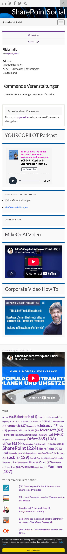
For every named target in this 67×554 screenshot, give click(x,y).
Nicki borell (20, 440)
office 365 (13, 443)
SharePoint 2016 (16, 453)
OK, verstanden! (33, 550)
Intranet (49, 425)
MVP (58, 434)
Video (45, 462)
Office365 (41, 438)
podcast (57, 443)
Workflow (40, 467)
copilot (6, 421)
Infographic (33, 426)
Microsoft (51, 430)
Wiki (27, 467)
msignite (45, 434)
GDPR (47, 421)
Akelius (35, 35)
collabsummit (54, 417)
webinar (14, 467)
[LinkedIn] (4, 2)
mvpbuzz (8, 439)
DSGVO (17, 421)
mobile (32, 434)
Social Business (49, 458)
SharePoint (20, 448)
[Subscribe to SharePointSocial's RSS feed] (25, 2)
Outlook (43, 444)
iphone (12, 430)
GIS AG (31, 41)
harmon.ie (17, 425)
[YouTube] (9, 2)
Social (35, 458)
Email (37, 421)
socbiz (18, 457)
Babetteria (25, 417)
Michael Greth (29, 430)
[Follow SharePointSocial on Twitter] (19, 2)
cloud (42, 417)
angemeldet (22, 117)
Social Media (21, 462)
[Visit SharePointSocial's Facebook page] (14, 2)
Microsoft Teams (14, 434)
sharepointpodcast (35, 453)
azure (8, 417)
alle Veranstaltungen (16, 207)
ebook (27, 421)
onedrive (31, 443)
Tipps (33, 462)
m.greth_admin (12, 53)
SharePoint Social (12, 22)
